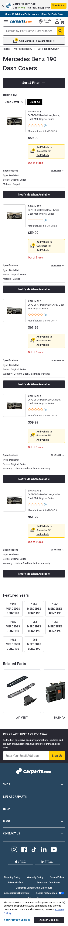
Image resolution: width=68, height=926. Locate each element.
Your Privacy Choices (17, 919)
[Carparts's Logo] (21, 21)
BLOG (6, 821)
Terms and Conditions (48, 882)
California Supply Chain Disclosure (34, 887)
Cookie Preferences (46, 893)
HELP (6, 808)
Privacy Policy (15, 882)
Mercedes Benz (23, 48)
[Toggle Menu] (5, 21)
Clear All (34, 101)
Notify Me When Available (34, 194)
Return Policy (57, 877)
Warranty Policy (35, 877)
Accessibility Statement (16, 893)
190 (38, 48)
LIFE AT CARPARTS (15, 796)
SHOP (6, 784)
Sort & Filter (31, 83)
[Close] (64, 902)
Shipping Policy (12, 877)
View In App (58, 5)
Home (6, 48)
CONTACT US (11, 833)
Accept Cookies (49, 919)
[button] (34, 5)
